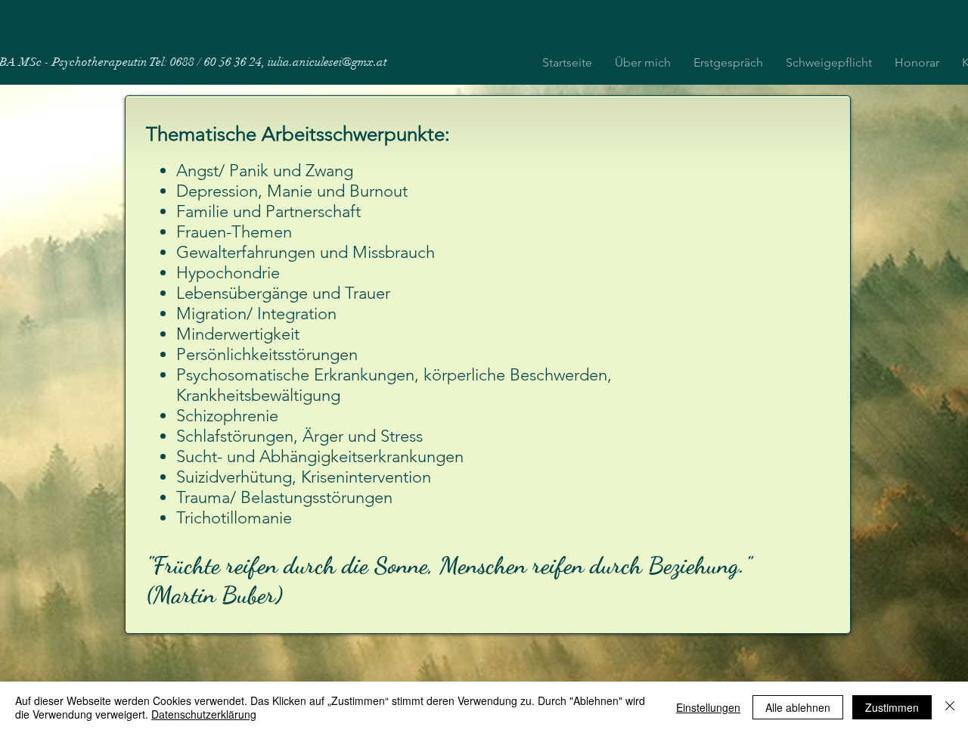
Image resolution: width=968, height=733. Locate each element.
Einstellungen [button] (708, 707)
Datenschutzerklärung (203, 714)
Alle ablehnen (797, 707)
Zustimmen (892, 707)
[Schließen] (950, 707)
